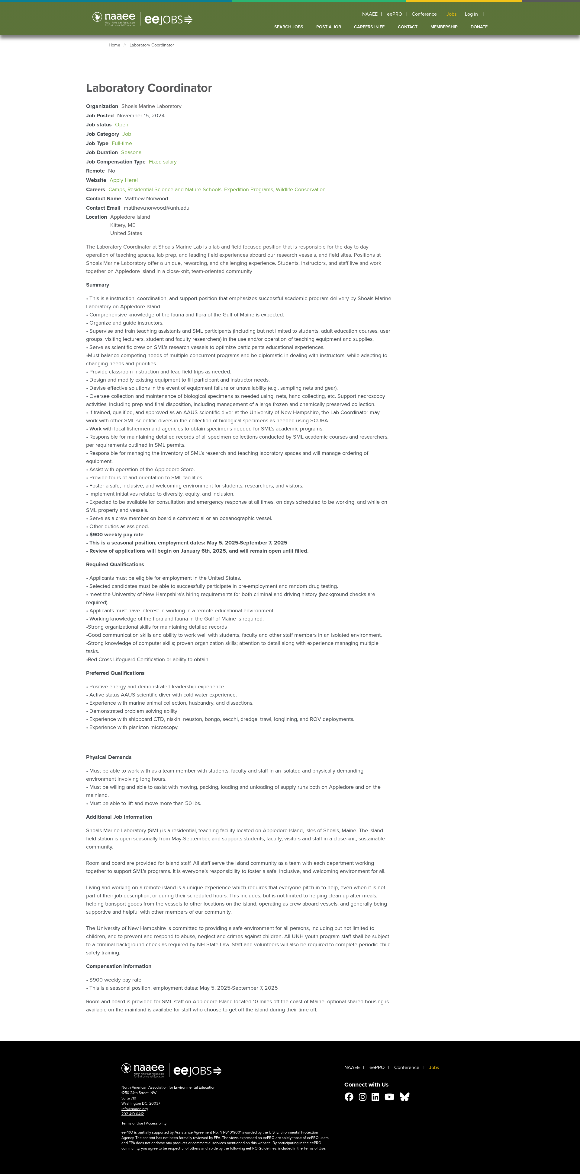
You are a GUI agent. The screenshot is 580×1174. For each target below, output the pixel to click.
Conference (424, 14)
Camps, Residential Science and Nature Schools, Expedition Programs (190, 189)
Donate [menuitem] (479, 27)
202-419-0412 (132, 1114)
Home (114, 45)
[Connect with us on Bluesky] (404, 1098)
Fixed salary (163, 162)
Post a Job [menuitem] (328, 27)
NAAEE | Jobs (142, 19)
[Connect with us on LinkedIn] (375, 1098)
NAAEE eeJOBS (171, 1070)
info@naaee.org (134, 1109)
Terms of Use (132, 1123)
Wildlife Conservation (301, 189)
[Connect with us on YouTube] (389, 1098)
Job (126, 134)
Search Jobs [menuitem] (288, 27)
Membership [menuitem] (444, 27)
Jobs (451, 14)
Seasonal (132, 152)
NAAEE (370, 14)
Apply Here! (124, 180)
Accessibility (156, 1123)
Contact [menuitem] (407, 27)
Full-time (122, 143)
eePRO (394, 14)
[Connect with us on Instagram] (362, 1098)
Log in (471, 14)
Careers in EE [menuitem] (369, 27)
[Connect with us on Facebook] (349, 1098)
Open (121, 125)
